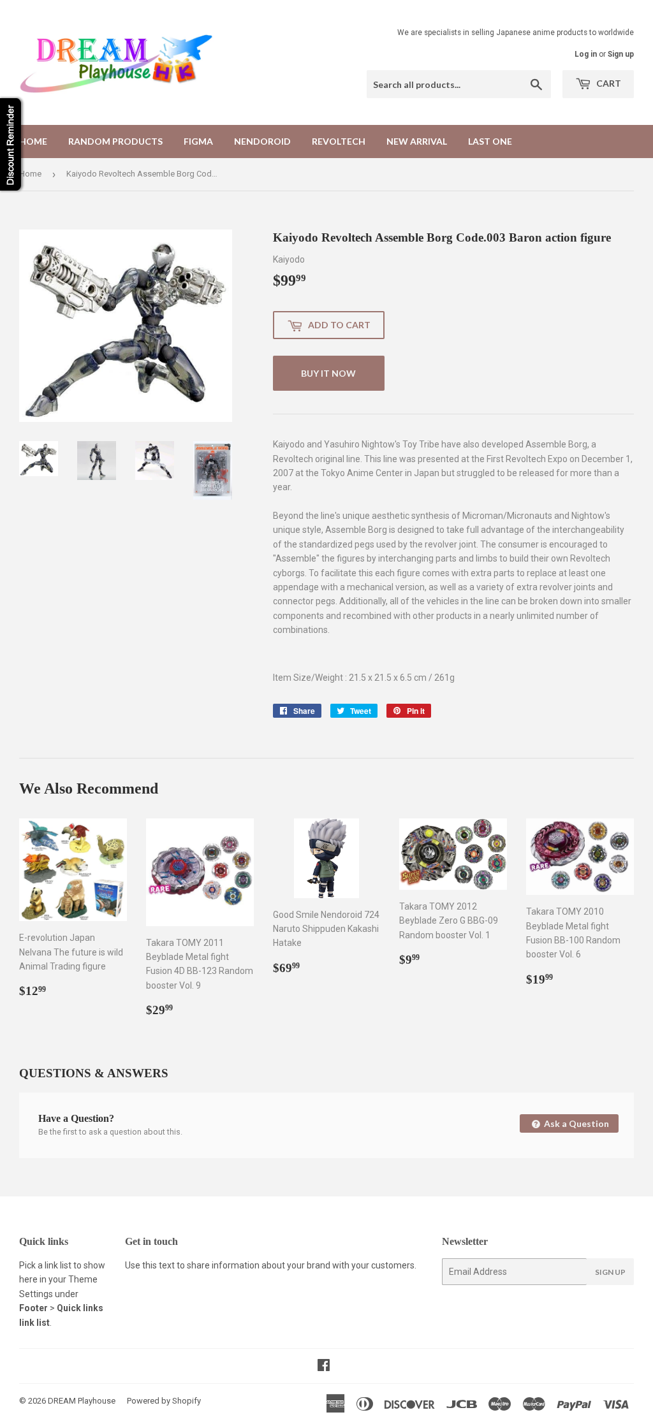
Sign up (621, 54)
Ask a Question (575, 1123)
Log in (586, 54)
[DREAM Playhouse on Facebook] (323, 1367)
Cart (607, 83)
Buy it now (328, 373)
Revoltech (338, 141)
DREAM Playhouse (81, 1401)
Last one (490, 141)
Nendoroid (262, 141)
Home (33, 141)
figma (198, 141)
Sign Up (610, 1272)
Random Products (115, 141)
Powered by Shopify (164, 1401)
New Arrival (416, 141)
